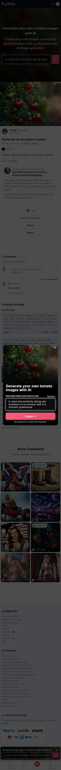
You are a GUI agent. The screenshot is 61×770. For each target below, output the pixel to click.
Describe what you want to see (22, 395)
